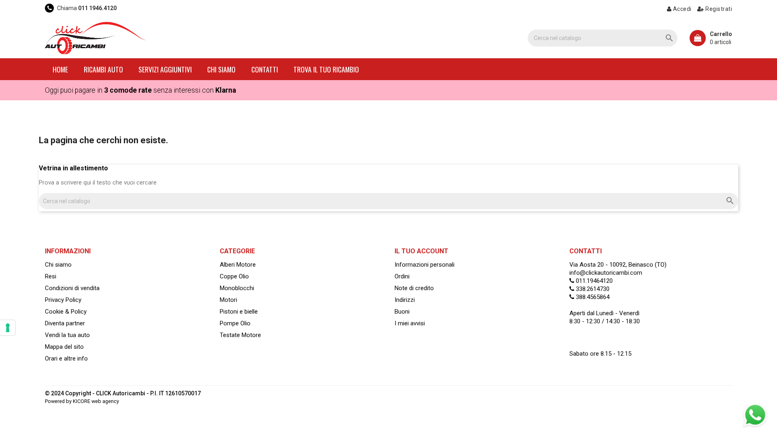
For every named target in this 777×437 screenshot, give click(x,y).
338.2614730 (591, 289)
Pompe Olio (235, 323)
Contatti (264, 69)
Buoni (402, 311)
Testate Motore (240, 335)
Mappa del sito (64, 346)
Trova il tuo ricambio (326, 69)
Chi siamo (221, 69)
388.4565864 (591, 297)
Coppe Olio (234, 276)
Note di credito (414, 288)
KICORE (81, 401)
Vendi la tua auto (67, 335)
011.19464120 (593, 280)
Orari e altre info (66, 358)
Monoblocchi (237, 288)
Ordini (402, 276)
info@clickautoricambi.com (605, 272)
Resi (50, 276)
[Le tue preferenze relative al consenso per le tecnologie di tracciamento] (7, 327)
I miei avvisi (410, 323)
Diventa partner (65, 323)
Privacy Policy (63, 299)
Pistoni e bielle (239, 311)
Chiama (86, 8)
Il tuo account (421, 251)
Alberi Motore (238, 264)
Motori (228, 299)
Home (60, 69)
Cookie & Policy (66, 311)
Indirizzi (405, 299)
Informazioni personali (424, 264)
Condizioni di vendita (72, 288)
